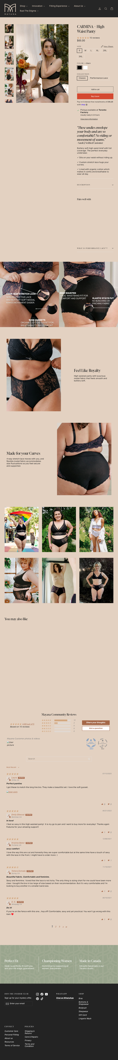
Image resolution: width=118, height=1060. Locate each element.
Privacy (28, 1040)
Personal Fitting (12, 1034)
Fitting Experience (58, 6)
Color (84, 63)
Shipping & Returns (29, 1032)
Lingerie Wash (85, 1018)
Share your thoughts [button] (95, 723)
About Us (79, 6)
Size (95, 46)
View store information (89, 119)
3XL (81, 57)
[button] (83, 38)
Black (79, 67)
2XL (105, 51)
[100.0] (91, 743)
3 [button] (59, 926)
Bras (81, 998)
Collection (83, 74)
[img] (12, 774)
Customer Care (11, 1031)
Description (83, 185)
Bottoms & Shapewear (84, 1003)
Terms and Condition (29, 1045)
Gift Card (83, 1015)
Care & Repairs (31, 1037)
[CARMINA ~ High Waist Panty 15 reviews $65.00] (81, 216)
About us (9, 1038)
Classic (82, 78)
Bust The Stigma (28, 11)
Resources (9, 1042)
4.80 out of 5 (28, 724)
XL (97, 51)
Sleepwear (83, 1011)
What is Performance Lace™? (92, 248)
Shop (23, 6)
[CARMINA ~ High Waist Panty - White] (81, 230)
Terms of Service (12, 1045)
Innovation (37, 6)
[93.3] (102, 743)
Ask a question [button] (96, 728)
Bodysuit (83, 1008)
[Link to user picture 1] (12, 796)
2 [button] (55, 926)
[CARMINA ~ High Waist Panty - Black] (79, 230)
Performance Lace (99, 78)
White (85, 67)
